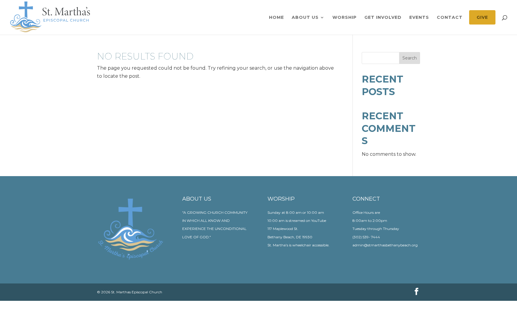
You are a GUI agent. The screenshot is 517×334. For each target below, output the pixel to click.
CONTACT (450, 17)
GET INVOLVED (383, 17)
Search (409, 58)
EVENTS (419, 17)
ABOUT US (305, 17)
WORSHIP (344, 17)
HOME (276, 17)
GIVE (482, 17)
